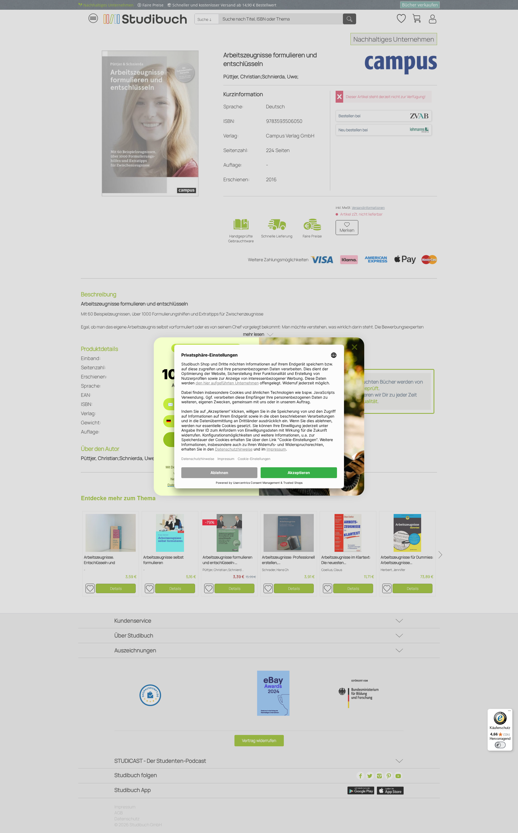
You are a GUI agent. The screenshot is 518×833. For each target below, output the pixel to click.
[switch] (500, 745)
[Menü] (509, 712)
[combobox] (172, 421)
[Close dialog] (354, 347)
